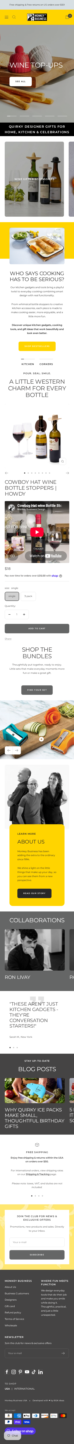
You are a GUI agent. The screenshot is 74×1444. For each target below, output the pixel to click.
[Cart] (67, 17)
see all (20, 81)
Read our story (34, 893)
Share (8, 638)
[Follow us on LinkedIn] (40, 1372)
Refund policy (13, 1312)
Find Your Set (37, 690)
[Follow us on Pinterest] (20, 1372)
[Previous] (6, 473)
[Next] (67, 473)
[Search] (14, 17)
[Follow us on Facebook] (7, 1372)
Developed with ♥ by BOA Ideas (48, 1400)
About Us (10, 1286)
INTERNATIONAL (24, 1388)
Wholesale (11, 1325)
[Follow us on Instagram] (13, 1372)
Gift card (10, 1306)
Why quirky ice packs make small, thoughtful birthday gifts (34, 1118)
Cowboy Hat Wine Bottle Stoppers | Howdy (30, 488)
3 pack (28, 596)
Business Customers (17, 1293)
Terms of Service (14, 1318)
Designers (11, 1299)
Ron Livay (17, 977)
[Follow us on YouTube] (27, 1372)
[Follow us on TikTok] (34, 1372)
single (11, 596)
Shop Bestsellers (37, 346)
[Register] (63, 1353)
